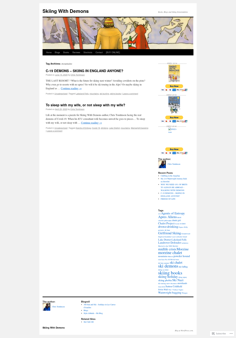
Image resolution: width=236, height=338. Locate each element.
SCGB (170, 259)
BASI (179, 217)
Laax (173, 237)
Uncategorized (60, 93)
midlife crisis (167, 249)
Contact (99, 52)
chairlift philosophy (164, 220)
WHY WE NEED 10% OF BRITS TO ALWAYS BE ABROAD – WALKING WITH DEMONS (174, 187)
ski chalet (176, 262)
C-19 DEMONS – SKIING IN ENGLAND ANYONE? (84, 70)
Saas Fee (164, 259)
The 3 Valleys (173, 290)
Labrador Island (181, 237)
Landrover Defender (169, 242)
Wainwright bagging (139, 128)
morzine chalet (170, 252)
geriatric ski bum (164, 230)
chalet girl (176, 220)
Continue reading (71, 88)
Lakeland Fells (82, 93)
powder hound (182, 256)
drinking (104, 128)
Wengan (184, 293)
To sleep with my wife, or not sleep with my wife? (85, 104)
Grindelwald (185, 234)
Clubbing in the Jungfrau (170, 175)
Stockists (87, 52)
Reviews (76, 52)
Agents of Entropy (83, 128)
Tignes (181, 290)
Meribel (175, 246)
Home (49, 52)
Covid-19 (96, 128)
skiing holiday (168, 276)
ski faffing (183, 266)
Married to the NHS (165, 246)
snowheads (182, 283)
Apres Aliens (167, 216)
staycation (161, 286)
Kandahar (168, 237)
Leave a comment (130, 93)
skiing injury (182, 277)
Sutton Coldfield (174, 286)
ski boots (176, 259)
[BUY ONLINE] (113, 52)
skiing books (115, 93)
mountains (94, 93)
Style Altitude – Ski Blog (93, 313)
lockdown (185, 243)
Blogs (57, 52)
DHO (184, 224)
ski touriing (104, 93)
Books (66, 52)
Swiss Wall (163, 289)
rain (159, 259)
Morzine (183, 248)
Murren (170, 256)
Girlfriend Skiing (169, 233)
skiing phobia (165, 280)
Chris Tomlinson (78, 74)
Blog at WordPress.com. (184, 330)
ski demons (168, 266)
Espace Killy (183, 227)
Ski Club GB (89, 321)
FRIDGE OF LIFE (168, 199)
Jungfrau (161, 237)
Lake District (114, 128)
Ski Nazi (178, 280)
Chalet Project (166, 223)
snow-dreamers (171, 283)
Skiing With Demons (66, 10)
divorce (162, 226)
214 (159, 214)
